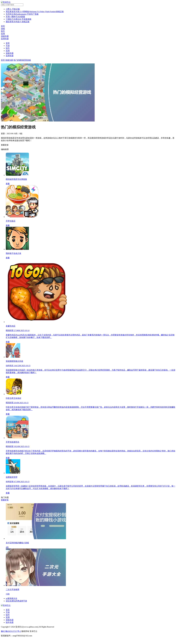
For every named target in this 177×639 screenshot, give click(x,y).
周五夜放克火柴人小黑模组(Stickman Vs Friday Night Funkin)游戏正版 (35, 12)
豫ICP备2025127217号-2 (11, 631)
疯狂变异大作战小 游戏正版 (17, 22)
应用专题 (9, 56)
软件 (8, 48)
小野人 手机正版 (13, 9)
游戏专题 (9, 53)
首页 (8, 43)
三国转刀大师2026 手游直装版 (18, 19)
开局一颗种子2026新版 (15, 17)
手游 (8, 46)
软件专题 (9, 622)
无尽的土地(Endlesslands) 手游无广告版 (22, 14)
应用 (8, 51)
